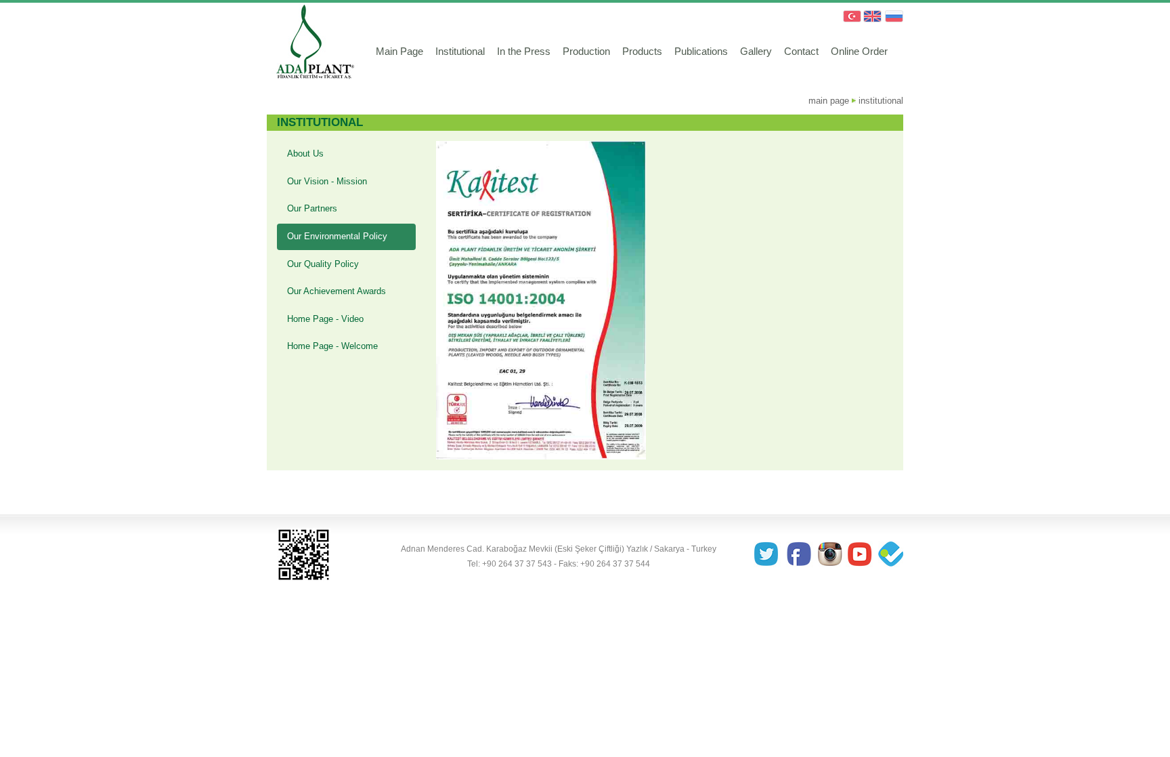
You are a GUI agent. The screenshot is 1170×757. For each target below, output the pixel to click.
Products (642, 51)
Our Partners (312, 208)
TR (850, 17)
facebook (800, 555)
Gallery (756, 51)
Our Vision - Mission (327, 181)
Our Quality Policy (323, 264)
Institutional (460, 51)
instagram (830, 555)
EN (872, 17)
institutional (881, 101)
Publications (701, 51)
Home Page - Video (325, 319)
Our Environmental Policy (337, 236)
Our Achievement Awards (336, 291)
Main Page (399, 51)
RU (893, 17)
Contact (801, 51)
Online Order (859, 51)
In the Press (523, 51)
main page (828, 101)
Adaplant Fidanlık (312, 44)
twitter (770, 555)
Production (586, 51)
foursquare (889, 555)
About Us (305, 153)
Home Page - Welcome (332, 346)
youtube (859, 555)
